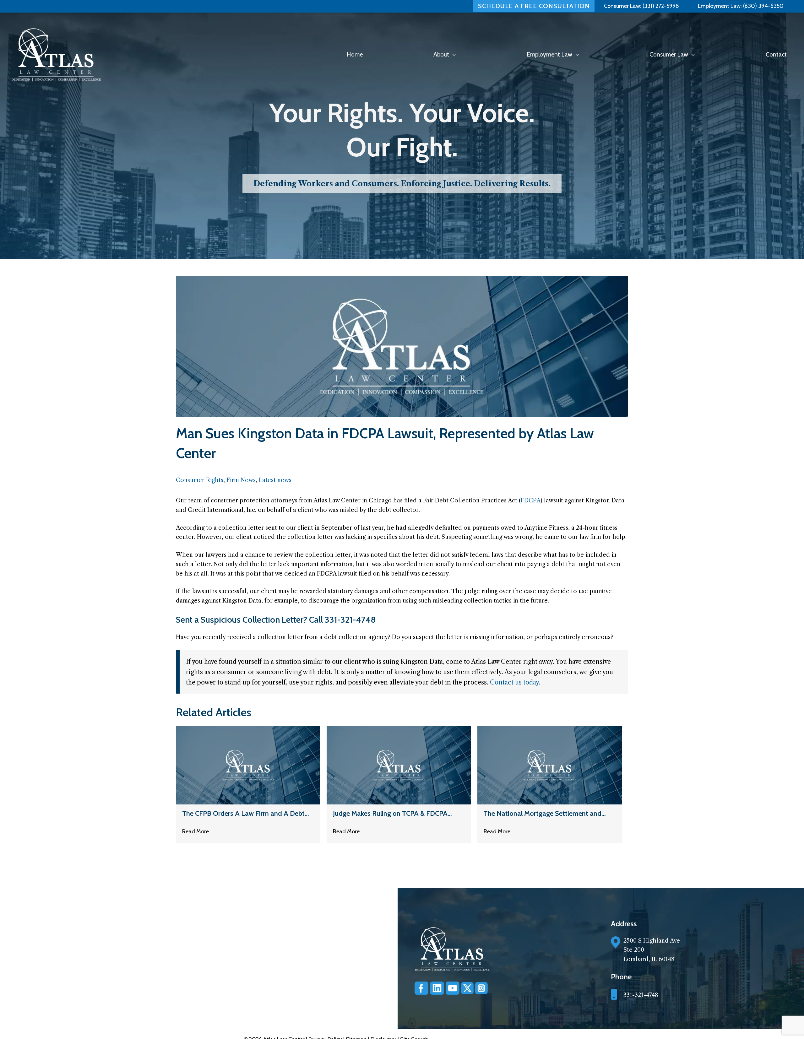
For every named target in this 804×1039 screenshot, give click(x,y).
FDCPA (531, 500)
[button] (452, 54)
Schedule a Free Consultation (534, 6)
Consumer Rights (199, 480)
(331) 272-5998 (661, 6)
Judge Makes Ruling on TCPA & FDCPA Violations (390, 813)
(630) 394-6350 (763, 6)
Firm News (241, 480)
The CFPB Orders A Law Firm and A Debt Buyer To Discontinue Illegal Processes (243, 813)
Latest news (275, 480)
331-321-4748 (640, 995)
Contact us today (514, 682)
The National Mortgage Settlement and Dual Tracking (542, 813)
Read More (195, 831)
